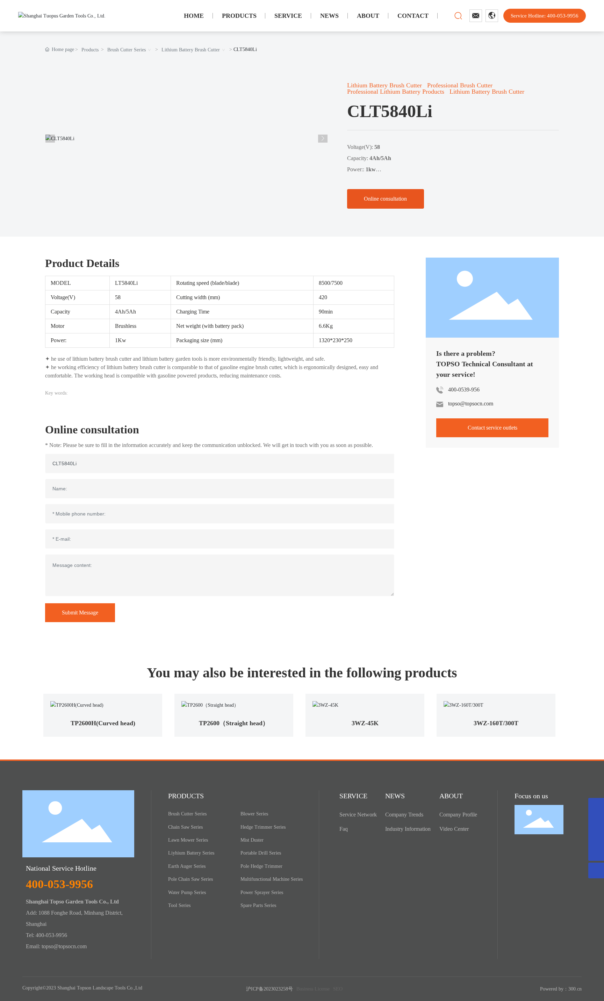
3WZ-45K (365, 723)
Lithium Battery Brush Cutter (190, 49)
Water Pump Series (187, 892)
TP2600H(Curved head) (103, 723)
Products (90, 49)
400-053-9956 (59, 884)
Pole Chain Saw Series (190, 879)
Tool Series (179, 905)
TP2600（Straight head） (234, 723)
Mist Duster (252, 840)
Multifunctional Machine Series (271, 879)
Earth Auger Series (187, 866)
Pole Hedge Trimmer (261, 866)
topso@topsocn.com (470, 403)
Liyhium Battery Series (191, 853)
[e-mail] (596, 821)
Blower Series (254, 813)
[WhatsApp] (596, 806)
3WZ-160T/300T (496, 723)
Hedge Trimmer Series (263, 827)
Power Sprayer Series (261, 892)
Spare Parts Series (258, 905)
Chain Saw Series (185, 827)
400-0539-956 (464, 390)
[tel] (596, 837)
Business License (313, 989)
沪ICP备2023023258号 (269, 989)
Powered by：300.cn (561, 989)
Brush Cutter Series (126, 49)
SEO (338, 989)
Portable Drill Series (260, 853)
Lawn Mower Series (188, 840)
